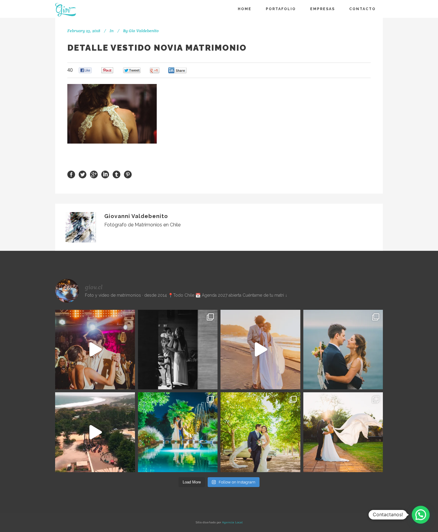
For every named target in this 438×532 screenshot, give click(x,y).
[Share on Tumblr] (116, 174)
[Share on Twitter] (82, 174)
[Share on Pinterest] (128, 174)
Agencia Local (232, 522)
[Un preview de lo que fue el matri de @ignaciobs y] (95, 432)
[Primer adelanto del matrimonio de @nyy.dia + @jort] (260, 432)
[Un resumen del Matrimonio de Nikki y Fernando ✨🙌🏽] (343, 432)
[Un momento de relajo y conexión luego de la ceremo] (260, 350)
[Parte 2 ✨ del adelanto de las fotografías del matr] (178, 432)
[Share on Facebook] (71, 174)
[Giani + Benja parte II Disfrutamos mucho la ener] (95, 350)
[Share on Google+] (94, 174)
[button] (421, 515)
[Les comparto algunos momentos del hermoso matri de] (343, 350)
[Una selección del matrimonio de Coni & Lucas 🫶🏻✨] (178, 350)
